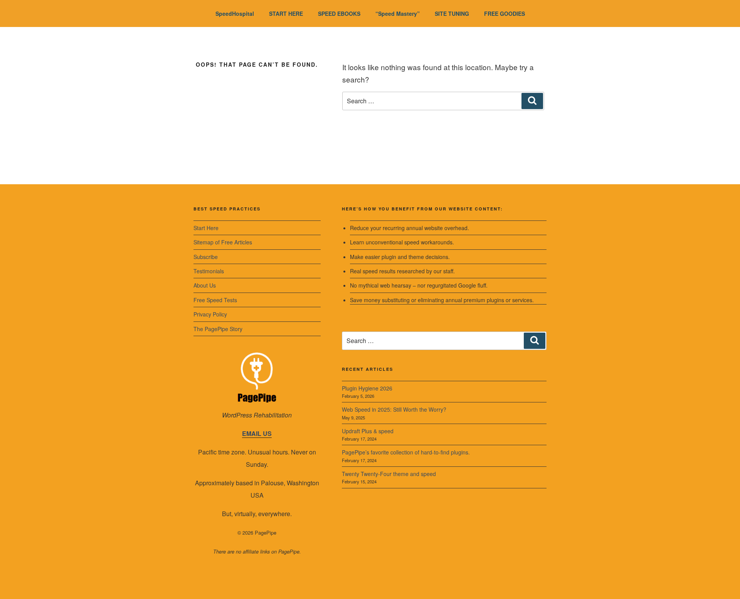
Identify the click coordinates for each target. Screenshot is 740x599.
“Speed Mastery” (397, 13)
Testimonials (208, 271)
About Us (204, 285)
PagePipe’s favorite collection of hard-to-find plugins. (406, 452)
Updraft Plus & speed (368, 431)
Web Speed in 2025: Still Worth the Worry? (394, 409)
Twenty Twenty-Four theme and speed (389, 474)
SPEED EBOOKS (339, 13)
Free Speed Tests (215, 300)
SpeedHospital (234, 13)
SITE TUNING (452, 13)
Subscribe (205, 257)
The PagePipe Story (217, 329)
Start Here (206, 228)
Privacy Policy (210, 314)
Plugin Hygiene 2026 (367, 388)
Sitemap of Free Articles (222, 242)
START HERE (286, 13)
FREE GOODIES (504, 13)
